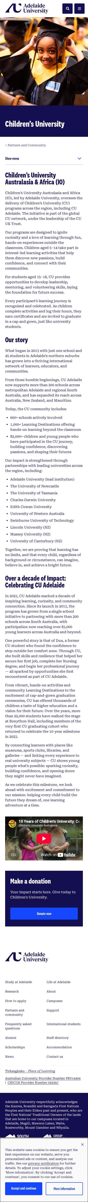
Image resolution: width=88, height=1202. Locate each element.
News (9, 1056)
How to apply (15, 1001)
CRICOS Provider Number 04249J (33, 1082)
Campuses (54, 1001)
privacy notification (43, 1163)
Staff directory (58, 1037)
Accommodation (59, 1047)
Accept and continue (23, 1188)
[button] (82, 1144)
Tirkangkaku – (30, 1071)
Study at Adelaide (18, 982)
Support (53, 1010)
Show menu (12, 158)
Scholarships (15, 1047)
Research (12, 991)
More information (64, 1188)
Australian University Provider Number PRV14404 (43, 1078)
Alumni (10, 1037)
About (51, 991)
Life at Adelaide (58, 982)
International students (64, 1024)
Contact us (55, 1056)
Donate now (44, 913)
